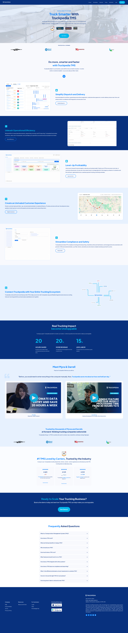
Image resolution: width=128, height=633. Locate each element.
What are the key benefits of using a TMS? (51, 543)
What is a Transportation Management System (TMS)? (54, 533)
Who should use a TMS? (46, 547)
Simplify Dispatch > (61, 103)
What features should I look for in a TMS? (51, 557)
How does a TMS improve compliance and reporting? (54, 566)
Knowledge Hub (35, 608)
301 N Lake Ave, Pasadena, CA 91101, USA (97, 601)
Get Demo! (64, 509)
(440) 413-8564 (91, 598)
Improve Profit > (71, 176)
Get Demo (122, 2)
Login (116, 2)
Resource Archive (22, 604)
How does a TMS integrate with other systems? (52, 561)
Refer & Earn (111, 2)
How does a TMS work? (46, 538)
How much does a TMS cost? (48, 552)
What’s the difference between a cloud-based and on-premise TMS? (58, 571)
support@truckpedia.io (93, 600)
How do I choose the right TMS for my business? (53, 575)
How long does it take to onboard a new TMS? (52, 580)
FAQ (6, 604)
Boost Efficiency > (10, 139)
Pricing (106, 2)
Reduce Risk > (60, 250)
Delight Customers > (11, 211)
